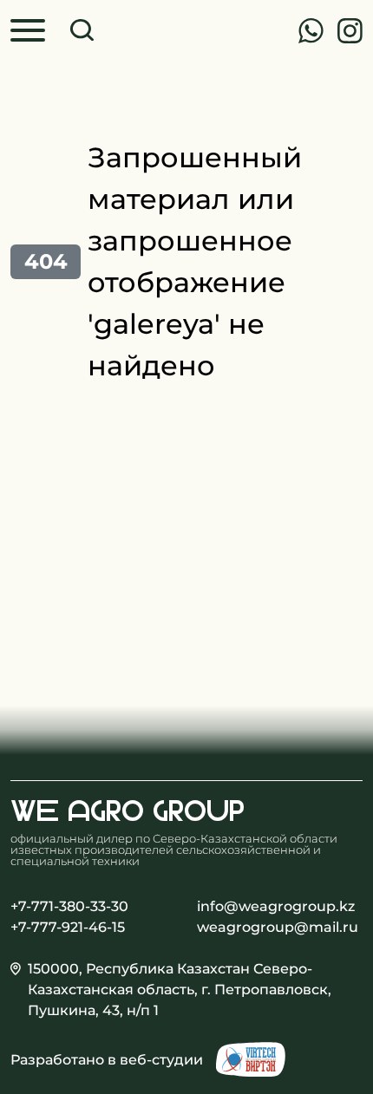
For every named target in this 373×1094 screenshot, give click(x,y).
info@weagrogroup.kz (276, 906)
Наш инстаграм (350, 31)
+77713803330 (311, 31)
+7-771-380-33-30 (69, 906)
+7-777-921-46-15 (67, 927)
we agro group (127, 810)
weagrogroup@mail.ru (277, 927)
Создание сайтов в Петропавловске (250, 1059)
